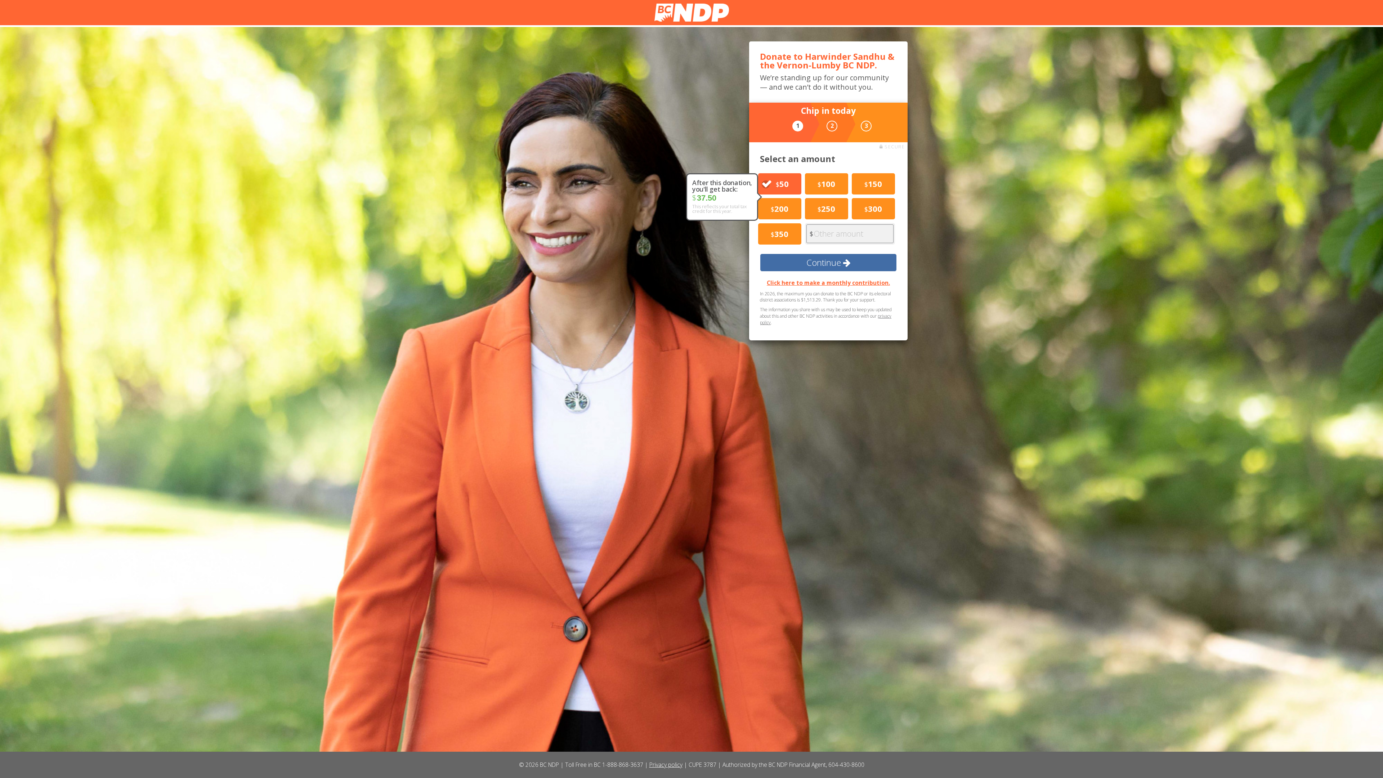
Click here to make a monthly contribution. (828, 283)
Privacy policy (665, 765)
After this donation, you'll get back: (722, 185)
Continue (824, 262)
